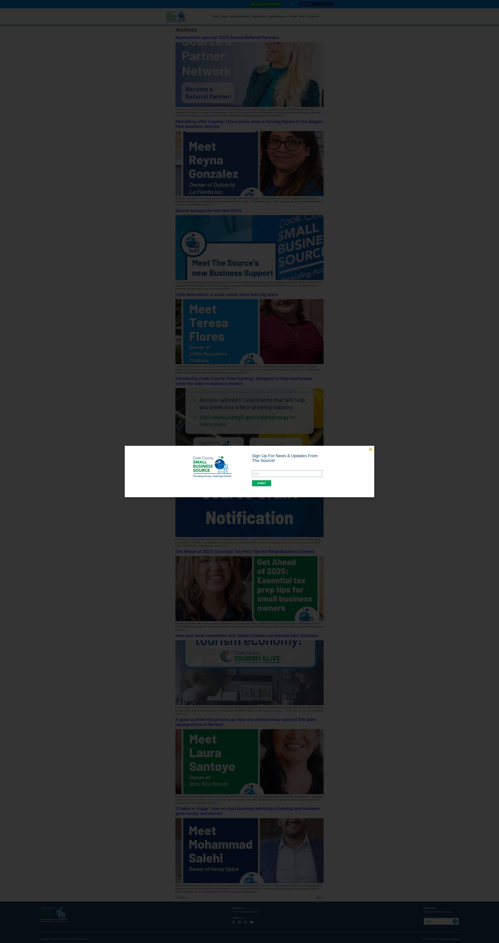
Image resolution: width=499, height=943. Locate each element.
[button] (371, 449)
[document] (249, 471)
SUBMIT (261, 483)
